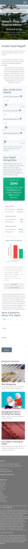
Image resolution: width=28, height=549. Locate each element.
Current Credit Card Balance (12, 96)
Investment (3, 485)
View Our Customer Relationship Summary (14, 11)
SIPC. (8, 540)
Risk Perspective (9, 384)
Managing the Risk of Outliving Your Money (11, 413)
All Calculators (3, 501)
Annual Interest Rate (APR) (12, 110)
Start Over (14, 284)
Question (4, 337)
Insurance (2, 489)
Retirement (3, 483)
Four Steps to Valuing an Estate (12, 443)
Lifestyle (2, 495)
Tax (1, 491)
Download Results (14, 287)
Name (4, 319)
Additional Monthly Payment (12, 133)
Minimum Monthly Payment (12, 119)
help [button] (21, 96)
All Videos (2, 499)
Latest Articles (3, 497)
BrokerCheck (9, 507)
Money (1, 493)
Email (4, 328)
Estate (1, 487)
